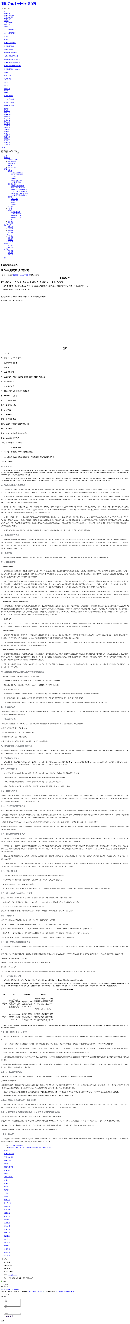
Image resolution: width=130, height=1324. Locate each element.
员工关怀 (7, 135)
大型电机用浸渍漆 (10, 33)
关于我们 (7, 124)
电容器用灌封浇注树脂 (11, 56)
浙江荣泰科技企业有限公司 (21, 275)
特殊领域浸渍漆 (9, 46)
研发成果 (7, 122)
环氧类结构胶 (8, 96)
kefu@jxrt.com (12, 1275)
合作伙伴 (7, 129)
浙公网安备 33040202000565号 (65, 1291)
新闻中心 (7, 131)
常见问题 (7, 144)
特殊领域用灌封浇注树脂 (12, 69)
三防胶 (6, 109)
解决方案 (7, 13)
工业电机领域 (8, 17)
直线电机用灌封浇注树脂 (12, 62)
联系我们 (7, 139)
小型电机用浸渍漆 (10, 30)
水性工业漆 (7, 75)
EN (4, 147)
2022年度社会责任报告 (15, 1145)
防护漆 (6, 82)
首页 (5, 11)
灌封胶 (6, 21)
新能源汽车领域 (9, 15)
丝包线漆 (7, 89)
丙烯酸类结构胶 (9, 105)
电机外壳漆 (7, 79)
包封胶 (6, 90)
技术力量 (7, 118)
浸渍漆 (6, 26)
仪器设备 (7, 120)
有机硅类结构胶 (9, 99)
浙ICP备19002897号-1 (35, 1291)
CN (2, 147)
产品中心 (7, 24)
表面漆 (6, 72)
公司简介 (7, 126)
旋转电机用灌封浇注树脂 (12, 59)
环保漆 (6, 39)
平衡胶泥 (7, 111)
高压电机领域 (8, 23)
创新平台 (7, 116)
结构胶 (6, 92)
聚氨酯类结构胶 (9, 102)
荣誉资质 (7, 127)
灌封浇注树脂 (8, 49)
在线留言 (7, 142)
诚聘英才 (7, 133)
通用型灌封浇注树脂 (10, 53)
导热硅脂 (7, 112)
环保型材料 (7, 19)
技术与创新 (7, 114)
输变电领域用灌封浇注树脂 (12, 66)
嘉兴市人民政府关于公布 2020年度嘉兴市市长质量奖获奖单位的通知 (29, 1147)
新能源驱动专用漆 (10, 43)
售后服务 (7, 140)
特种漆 (6, 85)
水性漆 (6, 36)
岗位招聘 (7, 137)
